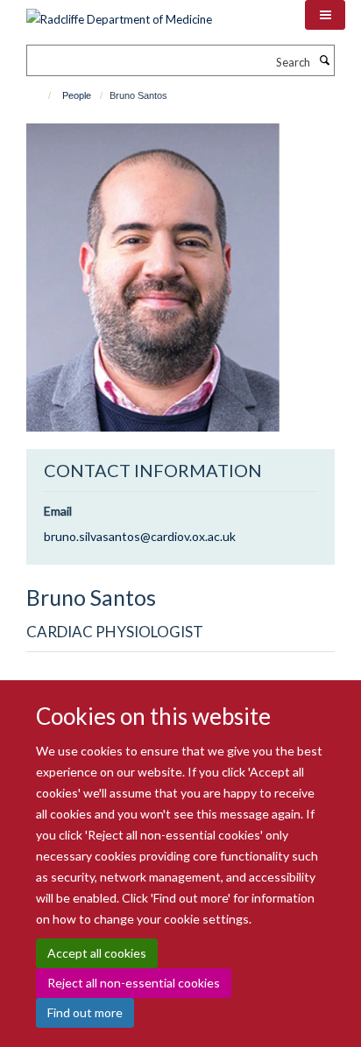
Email (58, 510)
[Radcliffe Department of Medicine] (119, 13)
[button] (325, 15)
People (76, 95)
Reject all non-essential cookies (133, 982)
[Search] (324, 60)
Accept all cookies (96, 952)
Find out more (85, 1012)
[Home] (41, 95)
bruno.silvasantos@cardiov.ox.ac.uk (140, 536)
